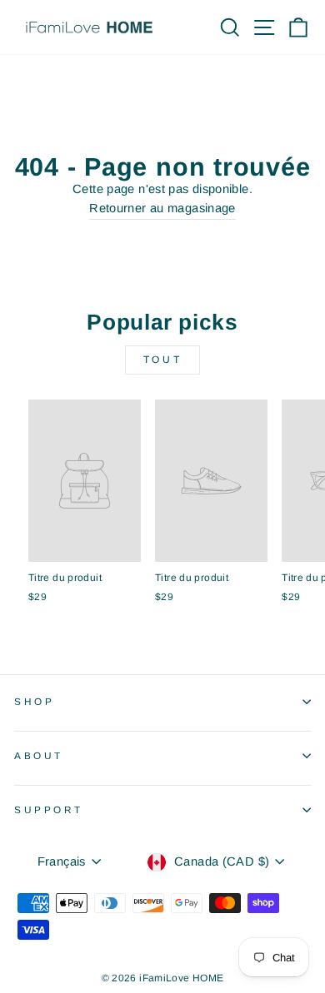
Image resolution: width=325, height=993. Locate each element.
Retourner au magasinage (162, 208)
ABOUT (38, 755)
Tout (162, 359)
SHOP (34, 701)
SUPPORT (48, 809)
